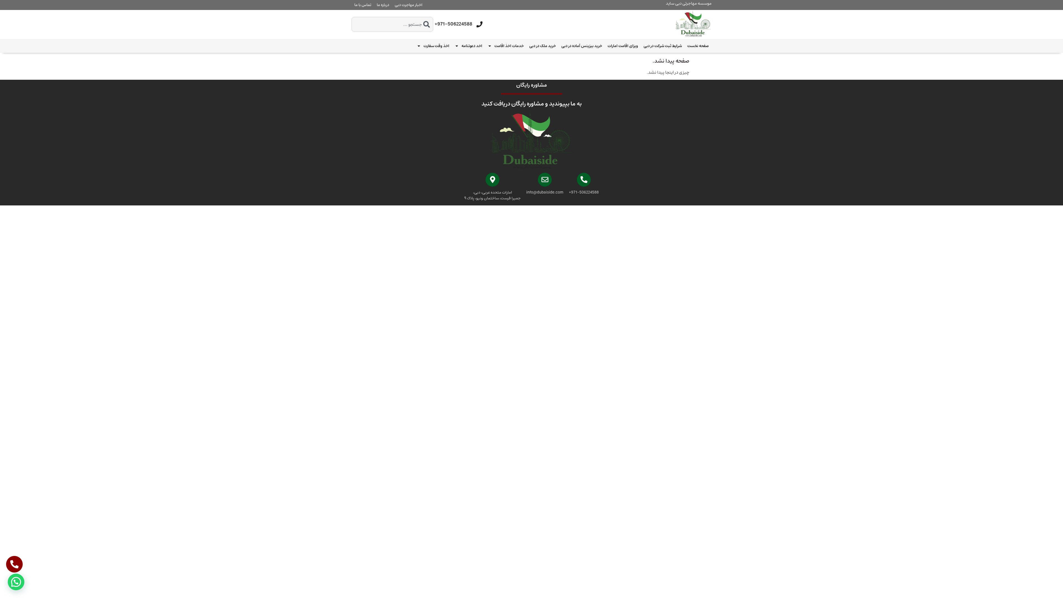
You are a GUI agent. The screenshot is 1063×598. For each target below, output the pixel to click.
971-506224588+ (453, 24)
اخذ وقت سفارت (436, 46)
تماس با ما (362, 5)
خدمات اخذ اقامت (509, 46)
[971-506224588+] (479, 24)
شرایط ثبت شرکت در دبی (663, 46)
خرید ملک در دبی (542, 46)
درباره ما (383, 5)
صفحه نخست (698, 46)
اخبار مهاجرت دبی (408, 5)
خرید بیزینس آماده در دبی (581, 46)
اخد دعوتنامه (471, 46)
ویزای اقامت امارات (623, 46)
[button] (16, 582)
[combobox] (392, 24)
